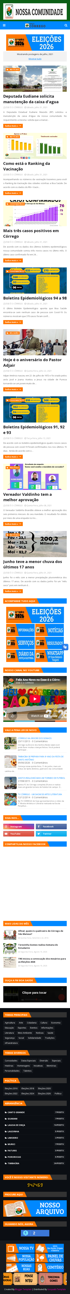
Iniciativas (38, 1065)
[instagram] (18, 826)
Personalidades (12, 1070)
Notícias (39, 1032)
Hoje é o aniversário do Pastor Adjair (32, 362)
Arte (21, 1022)
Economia (55, 1022)
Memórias (51, 1065)
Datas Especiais (28, 1060)
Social (21, 1038)
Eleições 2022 (11, 1093)
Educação (9, 1027)
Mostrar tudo (35, 58)
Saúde (50, 1032)
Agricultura (10, 1022)
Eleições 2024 (27, 1093)
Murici (32, 1144)
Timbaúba (32, 1163)
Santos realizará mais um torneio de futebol (41, 778)
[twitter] (51, 833)
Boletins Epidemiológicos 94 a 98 (35, 298)
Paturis (32, 1150)
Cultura (44, 1022)
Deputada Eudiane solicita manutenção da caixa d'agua (31, 98)
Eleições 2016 (11, 1088)
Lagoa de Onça (32, 1125)
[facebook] (51, 826)
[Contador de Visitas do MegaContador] (35, 1186)
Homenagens (23, 1065)
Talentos (27, 1070)
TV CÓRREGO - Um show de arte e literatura (40, 794)
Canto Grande (32, 1112)
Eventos (33, 1027)
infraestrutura (11, 1043)
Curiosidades (11, 1060)
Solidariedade (34, 1038)
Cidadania (31, 1022)
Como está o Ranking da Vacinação (26, 166)
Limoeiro (32, 1137)
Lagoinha (32, 1131)
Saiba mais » (11, 125)
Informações (47, 1027)
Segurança (9, 1038)
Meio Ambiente (25, 1032)
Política (58, 1093)
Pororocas (32, 1156)
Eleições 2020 (44, 1088)
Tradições (49, 1038)
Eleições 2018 (27, 1088)
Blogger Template (23, 1289)
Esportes (22, 1027)
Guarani (32, 1118)
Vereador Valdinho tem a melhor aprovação (27, 497)
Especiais (56, 1060)
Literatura (9, 1032)
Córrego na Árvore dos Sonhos (34, 738)
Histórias (9, 1065)
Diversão (44, 1060)
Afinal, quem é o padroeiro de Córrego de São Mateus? (40, 932)
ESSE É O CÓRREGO (14, 107)
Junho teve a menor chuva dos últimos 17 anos (32, 564)
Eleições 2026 (44, 1093)
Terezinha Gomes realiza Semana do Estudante (38, 946)
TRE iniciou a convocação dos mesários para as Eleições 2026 (42, 960)
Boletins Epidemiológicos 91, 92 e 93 (34, 429)
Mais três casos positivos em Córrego (31, 233)
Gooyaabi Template (56, 1289)
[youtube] (18, 833)
